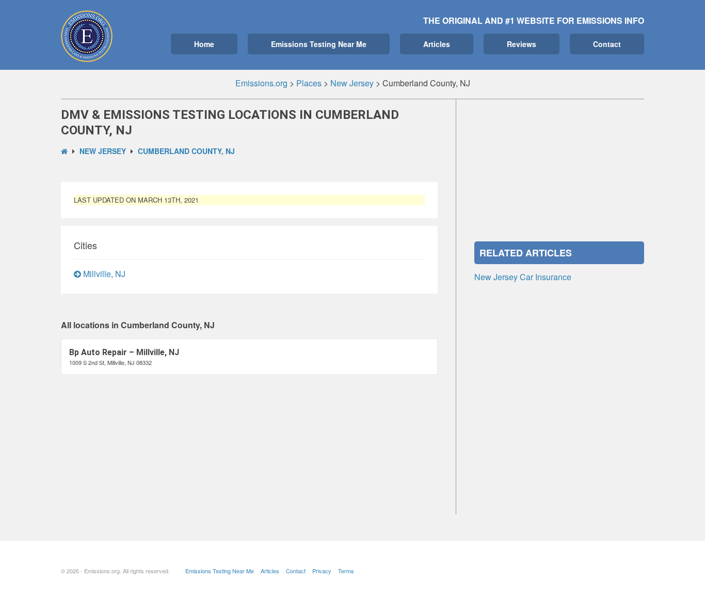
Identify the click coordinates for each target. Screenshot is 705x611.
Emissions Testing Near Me (318, 44)
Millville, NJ (103, 274)
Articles (436, 44)
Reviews (521, 44)
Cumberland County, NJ (186, 151)
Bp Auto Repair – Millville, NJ (124, 352)
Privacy (321, 571)
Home (204, 44)
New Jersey (102, 151)
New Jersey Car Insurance (522, 277)
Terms (346, 571)
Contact (607, 44)
